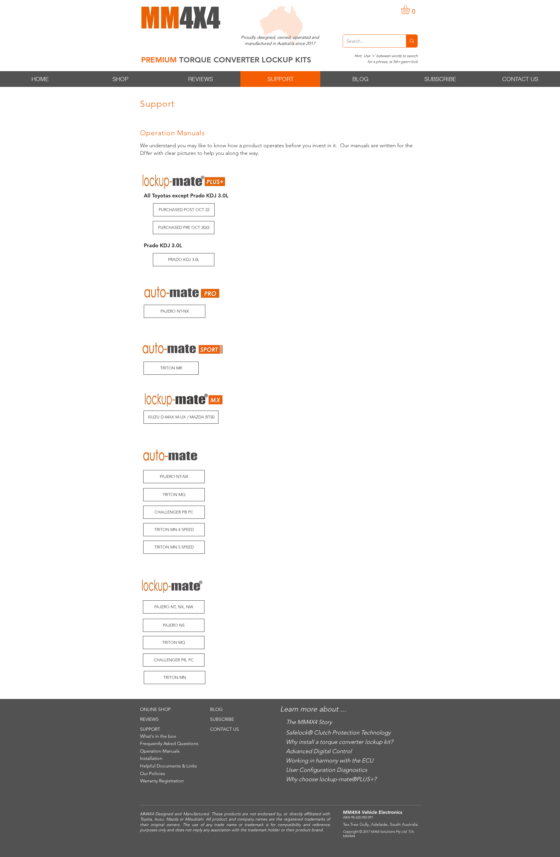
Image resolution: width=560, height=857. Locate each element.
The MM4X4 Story (309, 721)
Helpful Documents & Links (168, 766)
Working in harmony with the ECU (329, 760)
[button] (410, 9)
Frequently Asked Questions (169, 743)
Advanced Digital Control (319, 751)
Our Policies (152, 773)
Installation (151, 758)
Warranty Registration (162, 781)
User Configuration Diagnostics (326, 769)
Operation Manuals (160, 751)
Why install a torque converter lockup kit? (339, 741)
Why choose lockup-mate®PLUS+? (331, 779)
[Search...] (411, 41)
